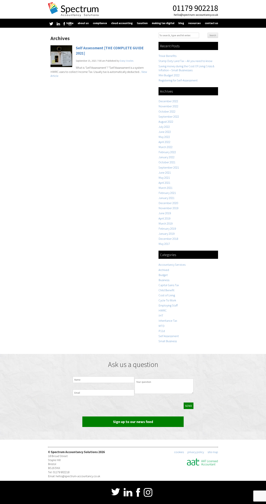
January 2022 (166, 157)
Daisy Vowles (126, 60)
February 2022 (167, 152)
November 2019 (168, 208)
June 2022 (165, 132)
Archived (164, 270)
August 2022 (166, 122)
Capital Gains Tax (169, 285)
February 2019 (167, 229)
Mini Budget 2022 (169, 75)
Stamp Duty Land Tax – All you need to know (185, 61)
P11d (162, 331)
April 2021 (164, 183)
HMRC (163, 310)
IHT (161, 316)
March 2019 (165, 223)
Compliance (100, 23)
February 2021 (167, 193)
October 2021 (167, 162)
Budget (163, 275)
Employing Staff (168, 305)
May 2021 (164, 178)
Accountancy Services (172, 265)
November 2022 (168, 106)
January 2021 (166, 198)
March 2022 (165, 147)
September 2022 (169, 117)
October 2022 (167, 111)
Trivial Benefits (167, 56)
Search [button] (213, 35)
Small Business (168, 341)
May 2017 (164, 244)
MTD (161, 326)
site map (213, 452)
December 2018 (168, 239)
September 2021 (169, 167)
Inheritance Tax (168, 321)
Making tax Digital (163, 23)
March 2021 (165, 188)
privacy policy (195, 452)
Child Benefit (166, 290)
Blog (181, 23)
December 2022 (168, 101)
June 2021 (165, 173)
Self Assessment (169, 336)
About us (83, 23)
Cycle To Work (167, 300)
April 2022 (164, 142)
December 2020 (168, 203)
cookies (179, 452)
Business (164, 280)
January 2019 (166, 234)
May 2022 (164, 137)
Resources (194, 23)
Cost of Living (167, 295)
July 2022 (164, 127)
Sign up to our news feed (133, 421)
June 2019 (165, 213)
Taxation (142, 23)
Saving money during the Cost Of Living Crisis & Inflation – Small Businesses (186, 68)
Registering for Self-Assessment (178, 80)
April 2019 (164, 218)
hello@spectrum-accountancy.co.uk (196, 14)
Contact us (211, 23)
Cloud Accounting (122, 23)
